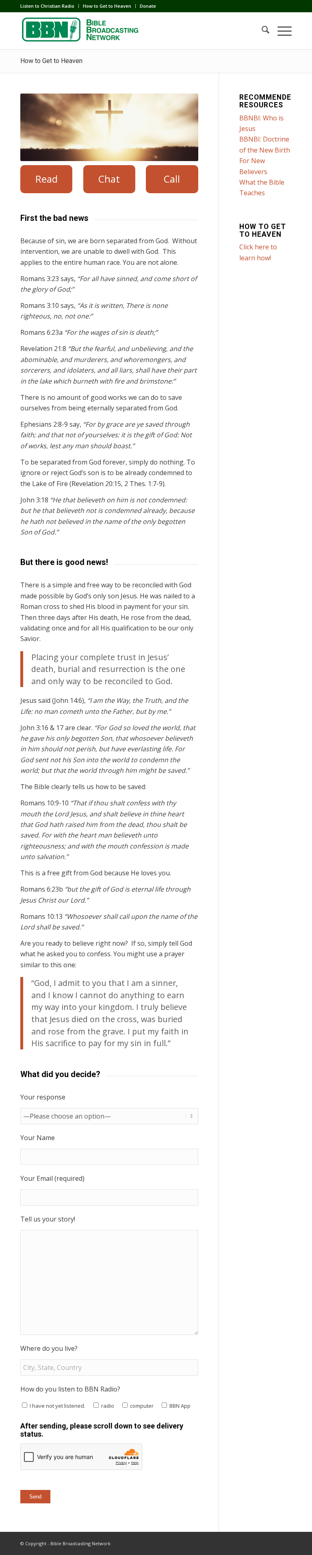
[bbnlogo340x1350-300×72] (81, 31)
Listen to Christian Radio (47, 6)
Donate (148, 6)
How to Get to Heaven (107, 6)
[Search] (261, 31)
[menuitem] (49, 6)
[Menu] (280, 31)
